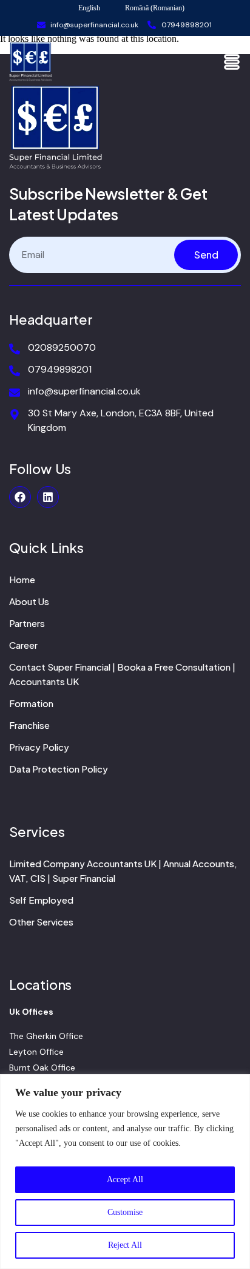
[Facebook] (20, 497)
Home (22, 579)
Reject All (125, 1245)
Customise (125, 1212)
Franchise (29, 725)
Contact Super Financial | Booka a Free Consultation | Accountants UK (122, 674)
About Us (29, 601)
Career (23, 645)
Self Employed (41, 899)
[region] (125, 1171)
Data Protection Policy (58, 768)
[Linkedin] (48, 497)
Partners (27, 623)
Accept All (125, 1179)
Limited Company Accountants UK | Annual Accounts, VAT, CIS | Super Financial (123, 871)
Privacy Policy (39, 747)
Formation (31, 703)
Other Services (41, 921)
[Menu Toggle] (232, 62)
